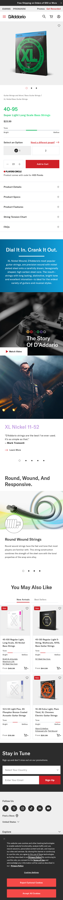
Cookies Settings (31, 872)
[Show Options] (57, 770)
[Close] (4, 838)
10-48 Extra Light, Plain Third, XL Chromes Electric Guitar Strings (47, 712)
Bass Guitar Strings (32, 95)
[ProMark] (19, 9)
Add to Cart (42, 164)
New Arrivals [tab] (23, 599)
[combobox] (30, 770)
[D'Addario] (17, 16)
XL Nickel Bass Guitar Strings (16, 99)
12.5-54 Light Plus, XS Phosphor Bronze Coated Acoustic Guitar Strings (15, 712)
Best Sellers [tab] (40, 599)
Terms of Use (39, 860)
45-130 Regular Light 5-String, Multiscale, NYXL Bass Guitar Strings (47, 642)
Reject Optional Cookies (31, 882)
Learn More (15, 450)
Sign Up (49, 780)
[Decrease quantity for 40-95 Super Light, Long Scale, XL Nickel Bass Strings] (7, 164)
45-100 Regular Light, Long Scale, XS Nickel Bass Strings (14, 642)
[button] (31, 88)
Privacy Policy (35, 857)
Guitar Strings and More (13, 95)
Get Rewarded (53, 8)
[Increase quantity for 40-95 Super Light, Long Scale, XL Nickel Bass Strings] (19, 164)
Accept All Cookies (31, 893)
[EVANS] (6, 9)
